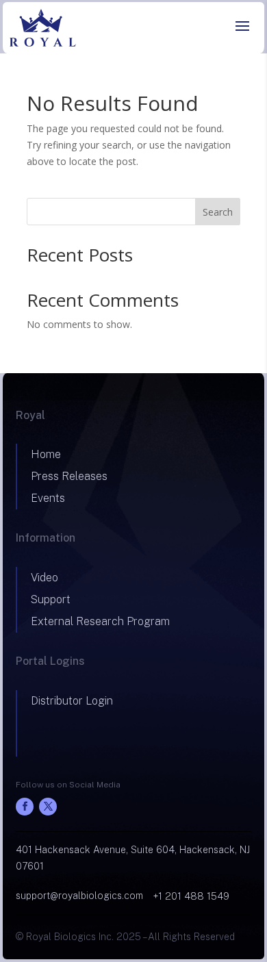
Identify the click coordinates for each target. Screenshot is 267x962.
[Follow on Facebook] (25, 806)
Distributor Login (72, 700)
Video (44, 577)
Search (218, 211)
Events (48, 498)
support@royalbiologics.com (79, 895)
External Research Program (100, 621)
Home (46, 454)
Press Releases (69, 476)
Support (51, 599)
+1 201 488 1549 (191, 896)
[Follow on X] (48, 806)
